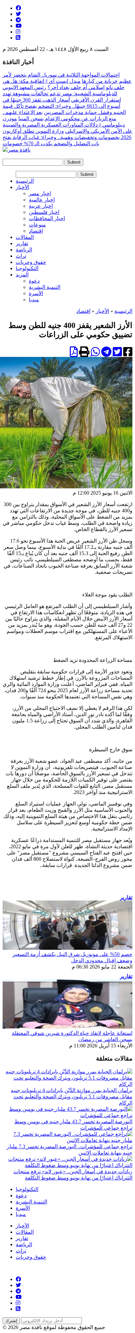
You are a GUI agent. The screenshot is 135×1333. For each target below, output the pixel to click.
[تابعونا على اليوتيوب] (19, 26)
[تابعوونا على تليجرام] (18, 20)
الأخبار (22, 187)
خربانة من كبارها (100, 81)
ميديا (34, 299)
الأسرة (36, 293)
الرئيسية (25, 181)
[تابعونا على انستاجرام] (18, 32)
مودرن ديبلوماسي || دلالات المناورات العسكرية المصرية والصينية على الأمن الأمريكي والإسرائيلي (67, 125)
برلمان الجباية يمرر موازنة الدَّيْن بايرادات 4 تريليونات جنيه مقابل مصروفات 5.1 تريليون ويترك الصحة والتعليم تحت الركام (71, 1096)
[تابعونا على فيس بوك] (18, 8)
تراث (21, 256)
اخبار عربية (41, 206)
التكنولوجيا (27, 268)
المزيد (22, 274)
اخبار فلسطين (44, 212)
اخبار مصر (40, 193)
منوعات (37, 224)
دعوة (34, 281)
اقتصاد (36, 231)
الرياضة (24, 249)
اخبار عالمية (42, 199)
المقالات (25, 237)
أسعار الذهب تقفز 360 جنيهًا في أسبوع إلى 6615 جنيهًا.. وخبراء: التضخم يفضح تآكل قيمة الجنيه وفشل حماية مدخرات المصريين (64, 106)
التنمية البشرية (44, 287)
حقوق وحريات (31, 262)
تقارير (22, 243)
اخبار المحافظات (47, 218)
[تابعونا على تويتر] (18, 14)
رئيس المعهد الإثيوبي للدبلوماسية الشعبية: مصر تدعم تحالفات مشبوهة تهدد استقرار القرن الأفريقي (62, 93)
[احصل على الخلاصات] (18, 37)
